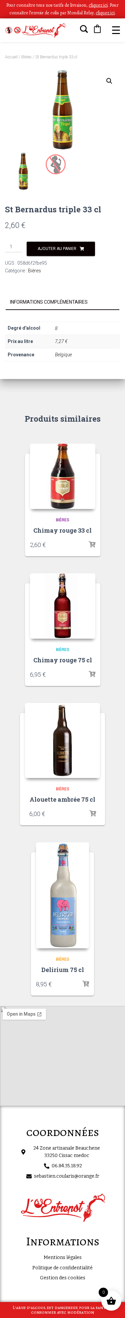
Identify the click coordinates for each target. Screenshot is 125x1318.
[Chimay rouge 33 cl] (62, 476)
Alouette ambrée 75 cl (62, 799)
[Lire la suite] (92, 813)
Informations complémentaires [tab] (49, 302)
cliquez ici (105, 13)
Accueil (11, 57)
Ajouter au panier (57, 248)
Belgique (63, 354)
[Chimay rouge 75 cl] (62, 606)
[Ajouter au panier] (92, 544)
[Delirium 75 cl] (62, 895)
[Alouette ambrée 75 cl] (62, 740)
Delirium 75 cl (62, 970)
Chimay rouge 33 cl (62, 530)
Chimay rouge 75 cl (62, 660)
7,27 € (61, 341)
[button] (109, 81)
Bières (26, 57)
